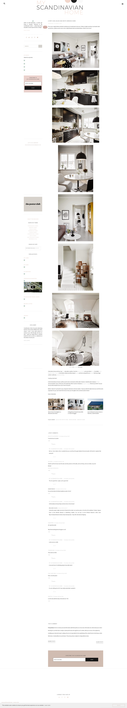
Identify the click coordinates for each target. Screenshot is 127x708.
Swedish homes (33, 227)
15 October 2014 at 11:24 (58, 461)
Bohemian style (33, 238)
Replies (53, 444)
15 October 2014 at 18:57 (61, 573)
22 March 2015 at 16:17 (62, 508)
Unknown (51, 522)
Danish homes (33, 229)
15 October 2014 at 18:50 (60, 550)
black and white (80, 371)
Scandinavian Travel (33, 225)
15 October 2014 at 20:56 (69, 586)
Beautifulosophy (53, 436)
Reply (49, 440)
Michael (50, 461)
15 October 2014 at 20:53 (69, 449)
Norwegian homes (33, 230)
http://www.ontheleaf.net (53, 468)
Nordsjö (97, 381)
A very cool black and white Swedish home (62, 21)
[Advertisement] (33, 117)
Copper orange (86, 383)
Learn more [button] (47, 705)
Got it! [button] (118, 705)
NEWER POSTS (51, 641)
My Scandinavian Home (55, 448)
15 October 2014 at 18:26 (59, 523)
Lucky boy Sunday (60, 375)
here (93, 371)
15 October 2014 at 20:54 (69, 501)
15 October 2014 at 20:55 (69, 563)
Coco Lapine (76, 367)
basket (76, 373)
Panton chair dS (55, 373)
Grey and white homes (33, 237)
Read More (27, 30)
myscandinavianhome (6, 702)
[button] (45, 27)
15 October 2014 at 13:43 (60, 489)
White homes (33, 235)
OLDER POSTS (99, 642)
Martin (50, 596)
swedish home (81, 419)
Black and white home (62, 419)
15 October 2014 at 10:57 (64, 436)
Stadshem (70, 367)
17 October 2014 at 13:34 (58, 596)
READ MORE (27, 340)
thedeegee (51, 550)
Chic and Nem (52, 573)
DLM (63, 371)
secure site (16, 702)
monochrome (72, 419)
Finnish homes (33, 232)
